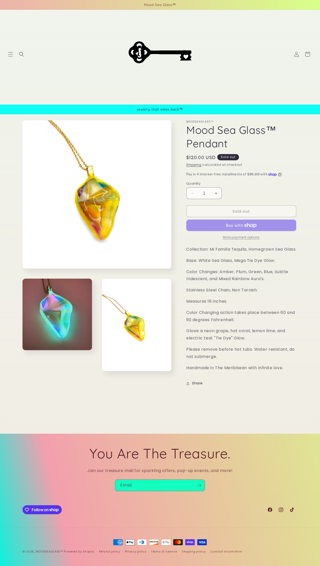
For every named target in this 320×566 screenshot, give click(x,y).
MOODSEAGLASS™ (50, 551)
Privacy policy (135, 551)
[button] (10, 54)
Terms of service (164, 551)
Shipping (194, 165)
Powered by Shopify (79, 551)
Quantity (193, 183)
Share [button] (197, 383)
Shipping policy (194, 551)
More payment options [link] (241, 237)
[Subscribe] (199, 485)
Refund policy (109, 551)
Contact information (226, 551)
